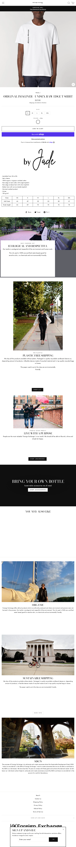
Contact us (38, 799)
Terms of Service (38, 812)
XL (42, 113)
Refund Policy (38, 808)
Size (38, 109)
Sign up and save (38, 818)
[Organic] (38, 581)
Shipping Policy (38, 802)
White (38, 122)
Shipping (31, 102)
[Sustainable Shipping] (38, 655)
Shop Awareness (37, 459)
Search (38, 795)
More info (38, 713)
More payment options (38, 139)
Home (37, 93)
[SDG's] (38, 738)
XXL (47, 113)
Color (38, 118)
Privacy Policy (38, 805)
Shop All (37, 389)
